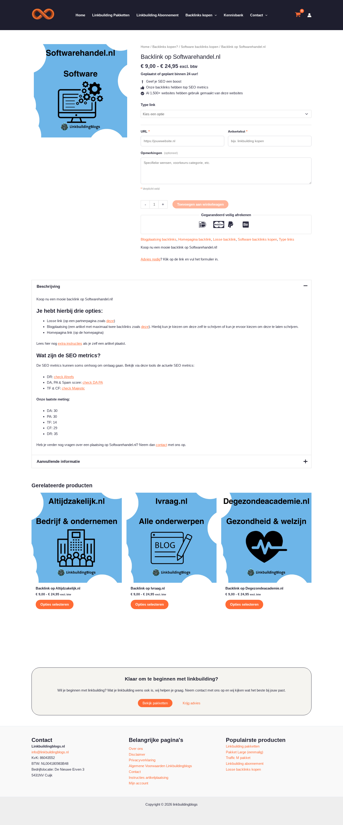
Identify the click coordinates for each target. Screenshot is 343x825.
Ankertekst (237, 131)
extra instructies (70, 343)
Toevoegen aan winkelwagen (200, 204)
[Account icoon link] (309, 15)
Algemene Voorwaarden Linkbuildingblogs (160, 766)
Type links (286, 239)
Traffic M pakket (238, 758)
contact (161, 445)
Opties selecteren (54, 604)
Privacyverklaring (142, 760)
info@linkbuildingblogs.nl (50, 752)
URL (145, 131)
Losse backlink (224, 239)
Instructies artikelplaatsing (148, 777)
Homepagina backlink (194, 239)
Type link (148, 105)
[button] (214, 15)
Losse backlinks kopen (243, 769)
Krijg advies (191, 703)
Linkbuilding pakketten (242, 746)
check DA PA (93, 382)
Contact (135, 772)
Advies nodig (150, 259)
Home (145, 47)
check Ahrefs (64, 377)
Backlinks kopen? (165, 47)
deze (110, 321)
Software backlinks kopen (199, 47)
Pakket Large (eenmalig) (244, 752)
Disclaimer (137, 754)
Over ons (136, 749)
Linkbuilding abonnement (244, 763)
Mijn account (138, 783)
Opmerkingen (159, 153)
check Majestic (73, 388)
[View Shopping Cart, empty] (298, 15)
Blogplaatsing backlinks (158, 239)
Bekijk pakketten (155, 703)
